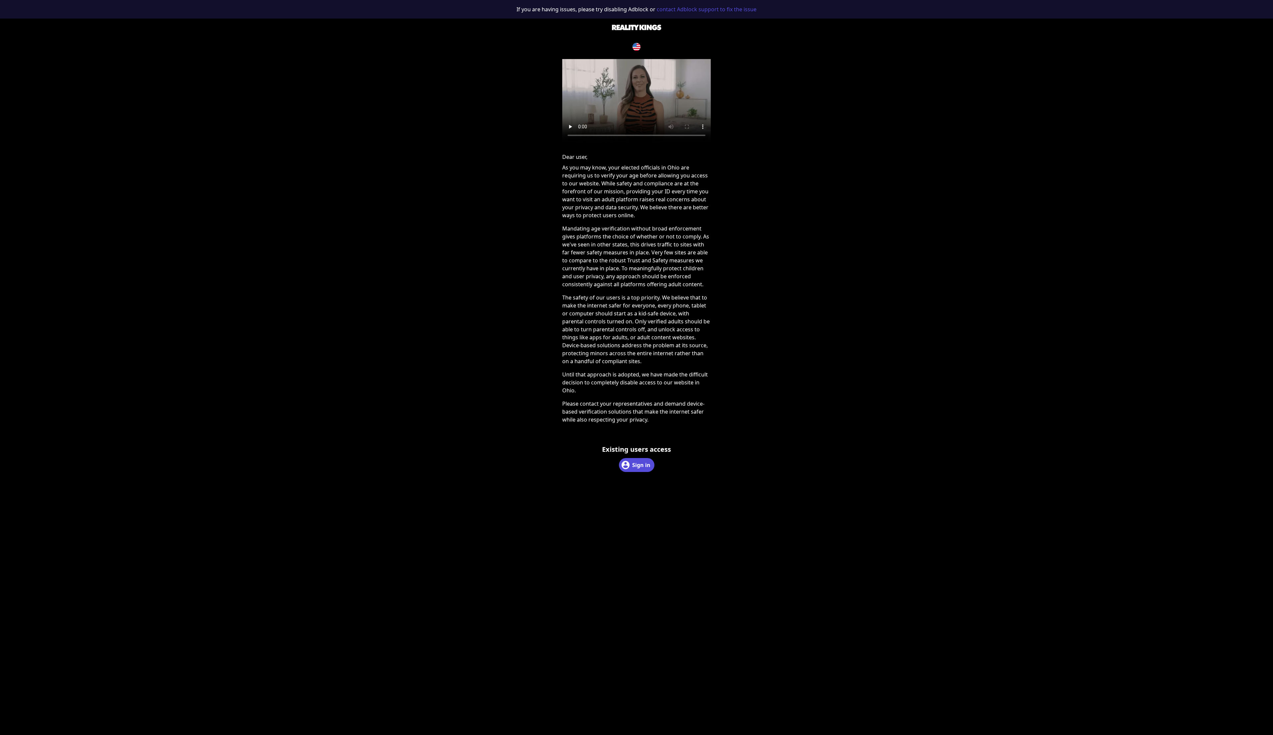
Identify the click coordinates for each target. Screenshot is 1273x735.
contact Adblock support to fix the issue (707, 9)
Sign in (641, 465)
